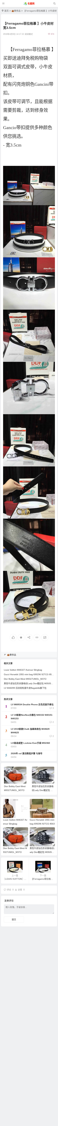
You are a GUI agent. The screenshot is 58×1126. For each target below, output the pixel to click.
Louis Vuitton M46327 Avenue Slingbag (23, 670)
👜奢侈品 (16, 11)
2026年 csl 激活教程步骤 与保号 (26, 753)
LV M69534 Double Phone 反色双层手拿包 (32, 704)
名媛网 (31, 3)
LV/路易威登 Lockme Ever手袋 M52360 (30, 743)
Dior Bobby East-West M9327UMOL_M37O (25, 679)
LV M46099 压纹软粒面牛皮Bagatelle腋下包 (25, 688)
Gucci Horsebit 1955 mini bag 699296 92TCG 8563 (29, 674)
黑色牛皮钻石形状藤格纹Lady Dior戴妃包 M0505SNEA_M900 (15, 790)
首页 (6, 11)
